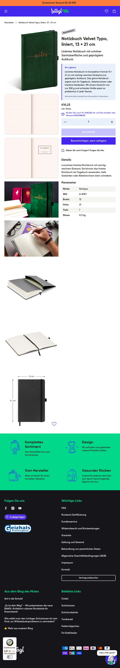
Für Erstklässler (69, 633)
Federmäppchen (70, 626)
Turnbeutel (67, 619)
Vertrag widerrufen (88, 578)
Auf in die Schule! (13, 599)
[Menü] (15, 639)
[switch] (10, 657)
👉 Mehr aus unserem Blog (18, 628)
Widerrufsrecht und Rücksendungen (80, 528)
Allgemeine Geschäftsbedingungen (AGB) (83, 556)
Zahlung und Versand (72, 542)
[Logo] (60, 11)
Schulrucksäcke (69, 612)
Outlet (64, 599)
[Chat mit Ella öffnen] (111, 659)
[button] (114, 11)
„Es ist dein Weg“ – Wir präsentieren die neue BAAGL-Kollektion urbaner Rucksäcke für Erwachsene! (28, 609)
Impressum (67, 563)
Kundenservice (69, 522)
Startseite (8, 23)
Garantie (66, 535)
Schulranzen (68, 606)
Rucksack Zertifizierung (73, 515)
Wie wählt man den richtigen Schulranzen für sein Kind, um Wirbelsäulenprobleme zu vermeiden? (30, 620)
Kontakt (65, 570)
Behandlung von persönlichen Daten (81, 549)
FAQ (63, 508)
